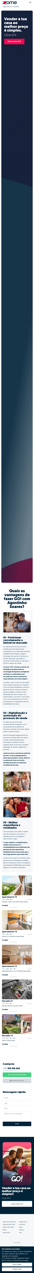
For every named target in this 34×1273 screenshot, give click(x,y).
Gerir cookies (17, 1264)
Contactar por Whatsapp (18, 1074)
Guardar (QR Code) (18, 1080)
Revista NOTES (6, 1232)
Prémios (5, 1230)
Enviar (17, 1124)
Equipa (20, 1227)
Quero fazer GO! (14, 41)
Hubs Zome (22, 1224)
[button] (6, 1103)
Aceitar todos (17, 1269)
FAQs (20, 1232)
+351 (11, 1068)
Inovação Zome (23, 1221)
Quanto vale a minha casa (9, 1221)
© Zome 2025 (17, 1242)
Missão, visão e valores (8, 1227)
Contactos (21, 1230)
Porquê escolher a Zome (9, 1224)
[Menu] (30, 2)
